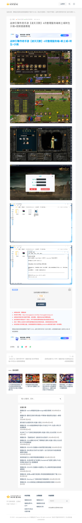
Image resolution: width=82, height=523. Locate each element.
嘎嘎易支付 (40, 500)
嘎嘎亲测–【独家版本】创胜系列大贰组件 (34, 437)
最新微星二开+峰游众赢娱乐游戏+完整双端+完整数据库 (66, 386)
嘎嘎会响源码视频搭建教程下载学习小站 (24, 12)
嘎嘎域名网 (28, 500)
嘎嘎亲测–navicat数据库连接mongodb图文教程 (35, 410)
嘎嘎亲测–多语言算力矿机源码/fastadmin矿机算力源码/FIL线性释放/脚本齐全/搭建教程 (40, 461)
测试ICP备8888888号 (58, 517)
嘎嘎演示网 (40, 506)
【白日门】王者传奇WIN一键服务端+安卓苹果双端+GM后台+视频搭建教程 (23, 360)
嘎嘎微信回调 (40, 503)
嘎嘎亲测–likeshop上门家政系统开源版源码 (34, 479)
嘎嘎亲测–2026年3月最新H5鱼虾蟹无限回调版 (35, 447)
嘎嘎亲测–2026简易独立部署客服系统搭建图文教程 (37, 482)
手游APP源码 (50, 12)
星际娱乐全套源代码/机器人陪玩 (31, 422)
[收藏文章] (18, 346)
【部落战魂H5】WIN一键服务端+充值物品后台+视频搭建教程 (59, 360)
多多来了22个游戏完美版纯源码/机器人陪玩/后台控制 (38, 432)
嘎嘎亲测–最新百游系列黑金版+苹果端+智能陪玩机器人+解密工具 (40, 416)
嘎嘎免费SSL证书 (28, 504)
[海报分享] (30, 346)
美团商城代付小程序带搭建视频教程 (32, 457)
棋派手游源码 (41, 12)
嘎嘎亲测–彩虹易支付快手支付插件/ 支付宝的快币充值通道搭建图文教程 (40, 451)
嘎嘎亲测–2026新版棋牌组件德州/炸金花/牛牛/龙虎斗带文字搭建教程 (40, 426)
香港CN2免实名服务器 (28, 510)
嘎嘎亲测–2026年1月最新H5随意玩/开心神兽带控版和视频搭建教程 (40, 468)
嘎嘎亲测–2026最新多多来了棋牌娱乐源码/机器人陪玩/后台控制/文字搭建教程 (41, 441)
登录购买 (41, 304)
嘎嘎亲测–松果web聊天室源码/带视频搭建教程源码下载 (38, 474)
